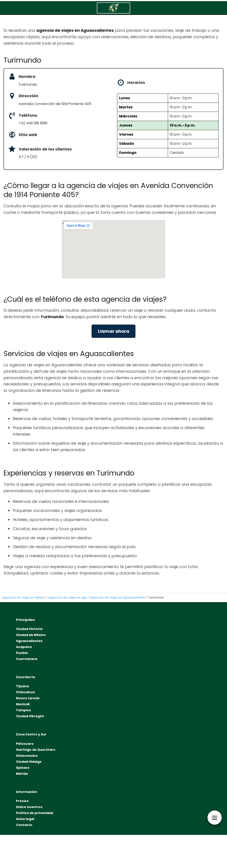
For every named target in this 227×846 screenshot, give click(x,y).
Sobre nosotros (29, 807)
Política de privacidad (34, 813)
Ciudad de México (31, 635)
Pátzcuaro (25, 743)
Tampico (23, 710)
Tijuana (22, 686)
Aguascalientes (29, 641)
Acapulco (24, 647)
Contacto (24, 825)
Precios (22, 801)
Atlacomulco (27, 755)
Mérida (22, 773)
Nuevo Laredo (28, 698)
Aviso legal (25, 819)
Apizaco (22, 767)
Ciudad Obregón (30, 716)
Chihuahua (25, 692)
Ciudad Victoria (29, 629)
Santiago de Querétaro (35, 749)
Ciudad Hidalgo (29, 761)
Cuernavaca (26, 659)
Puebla (22, 653)
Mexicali (23, 704)
